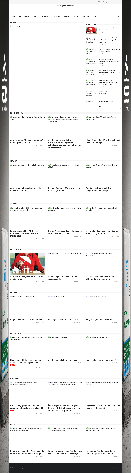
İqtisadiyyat (45, 16)
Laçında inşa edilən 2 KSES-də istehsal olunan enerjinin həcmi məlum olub (109, 40)
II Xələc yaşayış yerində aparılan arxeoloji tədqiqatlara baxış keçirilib (27, 408)
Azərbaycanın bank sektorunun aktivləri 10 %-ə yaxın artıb (100, 277)
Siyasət (35, 16)
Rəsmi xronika (24, 16)
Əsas (14, 16)
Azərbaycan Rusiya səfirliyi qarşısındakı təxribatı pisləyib (99, 189)
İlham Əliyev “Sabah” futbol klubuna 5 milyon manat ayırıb (103, 141)
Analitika (67, 16)
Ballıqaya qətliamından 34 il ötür (63, 319)
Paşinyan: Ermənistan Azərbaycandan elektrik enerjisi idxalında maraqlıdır (27, 452)
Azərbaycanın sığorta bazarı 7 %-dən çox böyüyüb (109, 29)
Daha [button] (94, 16)
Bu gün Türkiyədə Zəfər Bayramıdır (26, 319)
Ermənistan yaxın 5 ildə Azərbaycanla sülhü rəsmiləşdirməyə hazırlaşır (65, 452)
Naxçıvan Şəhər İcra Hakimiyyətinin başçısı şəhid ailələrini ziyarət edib (108, 82)
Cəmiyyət (57, 16)
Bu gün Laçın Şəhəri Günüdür (99, 319)
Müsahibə (85, 16)
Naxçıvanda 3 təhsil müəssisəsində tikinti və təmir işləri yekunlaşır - (26, 362)
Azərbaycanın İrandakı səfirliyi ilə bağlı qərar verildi (25, 189)
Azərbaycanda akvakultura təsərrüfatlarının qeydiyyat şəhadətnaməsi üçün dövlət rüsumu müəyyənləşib (64, 144)
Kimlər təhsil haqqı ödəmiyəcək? (101, 360)
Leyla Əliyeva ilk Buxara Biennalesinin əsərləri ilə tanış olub (103, 406)
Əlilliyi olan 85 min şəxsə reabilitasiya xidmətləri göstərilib (109, 71)
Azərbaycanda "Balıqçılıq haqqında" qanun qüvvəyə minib (26, 141)
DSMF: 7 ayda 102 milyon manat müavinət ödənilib (109, 50)
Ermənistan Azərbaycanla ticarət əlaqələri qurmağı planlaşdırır (101, 452)
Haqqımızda (117, 468)
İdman (76, 16)
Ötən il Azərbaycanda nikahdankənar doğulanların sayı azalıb (109, 61)
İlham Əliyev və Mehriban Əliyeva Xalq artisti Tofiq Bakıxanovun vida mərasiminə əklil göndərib (64, 408)
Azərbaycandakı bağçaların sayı (62, 360)
